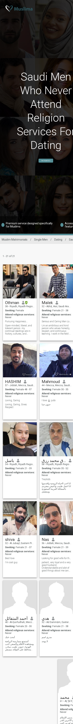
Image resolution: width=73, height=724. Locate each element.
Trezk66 (46, 479)
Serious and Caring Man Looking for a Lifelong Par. (56, 321)
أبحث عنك (10, 637)
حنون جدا (46, 404)
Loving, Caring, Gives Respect (16, 406)
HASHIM (13, 381)
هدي (45, 618)
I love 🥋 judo (48, 400)
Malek (47, 302)
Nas (45, 539)
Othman (12, 302)
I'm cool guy (11, 562)
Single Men (41, 239)
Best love (9, 558)
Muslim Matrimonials (14, 239)
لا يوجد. (45, 641)
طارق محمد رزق (54, 460)
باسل (9, 460)
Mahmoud (51, 381)
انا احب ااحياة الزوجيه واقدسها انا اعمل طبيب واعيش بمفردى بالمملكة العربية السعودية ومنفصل (56, 487)
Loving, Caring (12, 400)
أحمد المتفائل (16, 618)
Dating (58, 239)
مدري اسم (47, 637)
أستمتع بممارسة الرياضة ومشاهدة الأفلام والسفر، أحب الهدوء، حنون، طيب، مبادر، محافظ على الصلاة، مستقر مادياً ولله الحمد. (19, 645)
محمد (64, 697)
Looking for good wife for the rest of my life (56, 558)
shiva (10, 539)
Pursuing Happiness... (16, 321)
